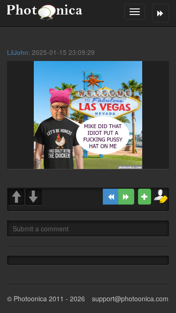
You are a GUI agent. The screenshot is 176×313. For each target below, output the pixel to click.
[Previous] (111, 197)
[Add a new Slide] (144, 197)
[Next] (126, 197)
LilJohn (17, 52)
